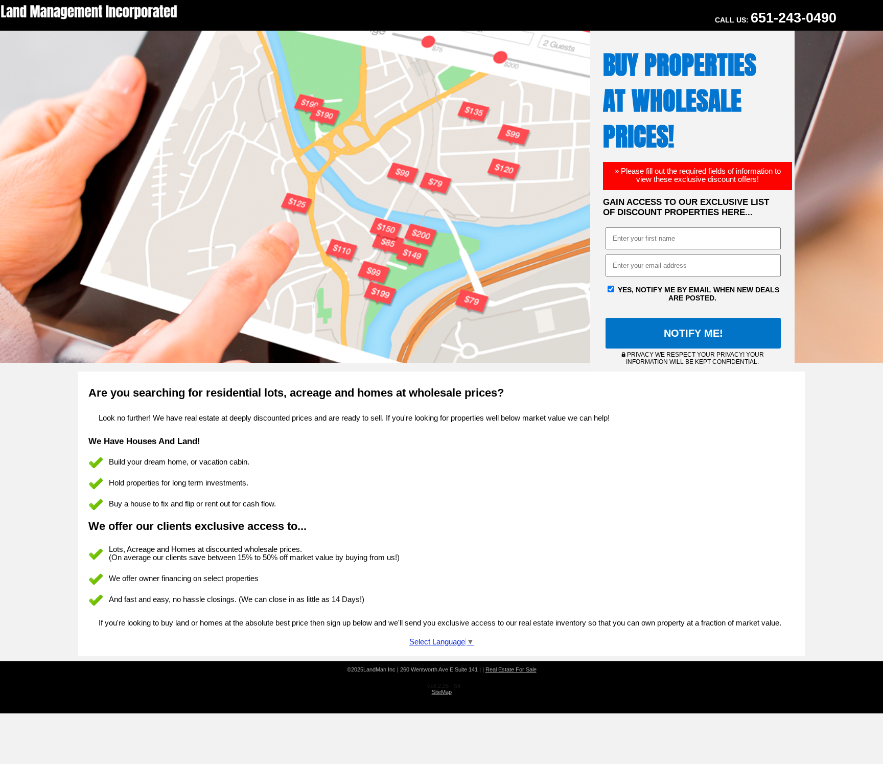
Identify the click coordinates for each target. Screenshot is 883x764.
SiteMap (442, 692)
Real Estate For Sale (511, 669)
